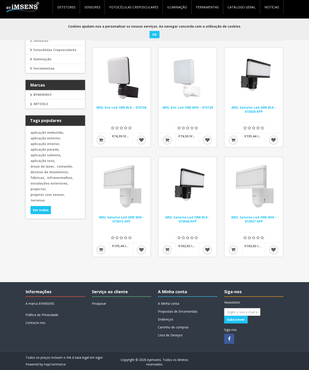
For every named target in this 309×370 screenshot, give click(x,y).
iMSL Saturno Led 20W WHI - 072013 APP (121, 219)
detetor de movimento (50, 172)
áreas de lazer (43, 166)
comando (65, 166)
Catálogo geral (242, 7)
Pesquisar (99, 303)
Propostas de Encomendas (177, 311)
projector (39, 189)
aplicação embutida (47, 132)
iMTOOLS (40, 104)
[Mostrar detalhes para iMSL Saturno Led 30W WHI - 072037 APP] (253, 186)
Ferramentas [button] (207, 7)
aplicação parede (45, 149)
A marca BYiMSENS (40, 303)
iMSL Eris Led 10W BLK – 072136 (121, 107)
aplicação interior (45, 144)
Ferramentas (44, 68)
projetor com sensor (48, 194)
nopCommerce (55, 364)
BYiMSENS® (42, 94)
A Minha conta (168, 303)
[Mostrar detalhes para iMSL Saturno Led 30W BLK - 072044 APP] (187, 186)
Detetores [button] (66, 7)
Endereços (165, 319)
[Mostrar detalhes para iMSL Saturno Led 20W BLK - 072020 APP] (253, 76)
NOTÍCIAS (271, 7)
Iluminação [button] (177, 7)
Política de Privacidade (42, 315)
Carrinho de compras (173, 327)
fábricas (38, 178)
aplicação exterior (46, 138)
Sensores (92, 7)
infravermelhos (60, 178)
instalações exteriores (49, 183)
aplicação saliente (46, 155)
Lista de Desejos (170, 335)
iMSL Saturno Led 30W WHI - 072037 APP (253, 219)
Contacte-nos (35, 323)
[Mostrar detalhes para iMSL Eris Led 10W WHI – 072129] (187, 76)
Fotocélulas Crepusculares (133, 7)
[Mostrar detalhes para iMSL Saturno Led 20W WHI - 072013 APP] (121, 186)
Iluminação (42, 59)
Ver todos (41, 210)
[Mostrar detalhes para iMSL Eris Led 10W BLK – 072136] (121, 76)
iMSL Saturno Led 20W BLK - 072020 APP (253, 109)
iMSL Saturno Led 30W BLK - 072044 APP (187, 219)
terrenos (38, 200)
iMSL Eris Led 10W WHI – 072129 (187, 107)
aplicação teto (43, 161)
